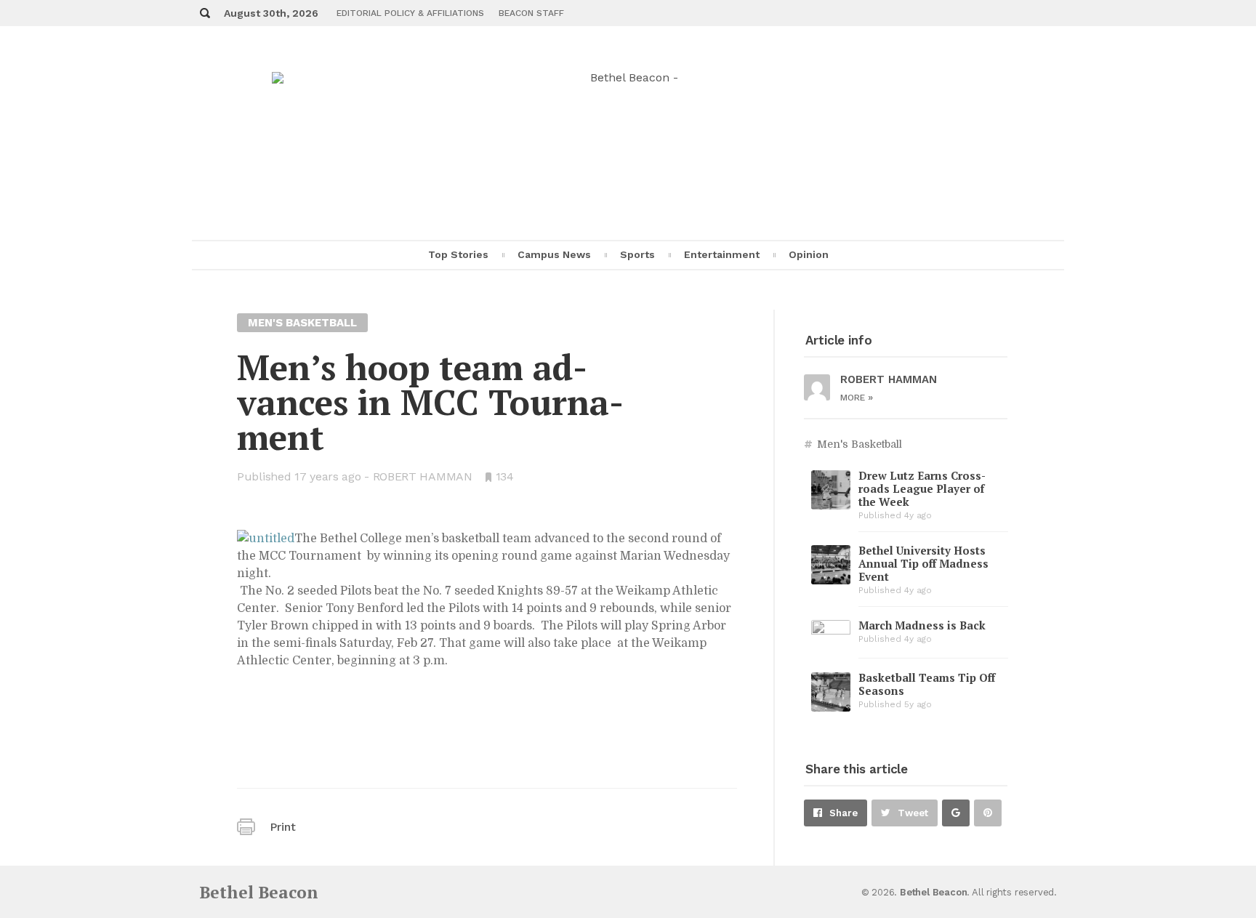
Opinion (809, 254)
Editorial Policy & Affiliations (410, 13)
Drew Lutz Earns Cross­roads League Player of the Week (922, 488)
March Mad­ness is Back (922, 625)
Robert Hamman (422, 476)
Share (843, 813)
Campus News (554, 254)
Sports (637, 254)
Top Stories (458, 254)
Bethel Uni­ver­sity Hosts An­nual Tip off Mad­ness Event (923, 563)
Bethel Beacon (258, 892)
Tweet (913, 813)
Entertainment (722, 254)
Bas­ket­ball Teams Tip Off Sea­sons (926, 684)
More (856, 397)
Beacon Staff (531, 13)
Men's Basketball (859, 444)
